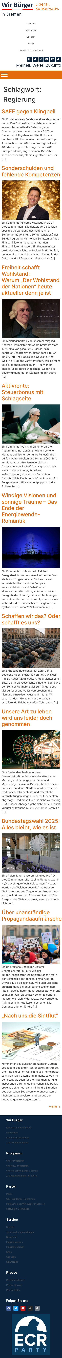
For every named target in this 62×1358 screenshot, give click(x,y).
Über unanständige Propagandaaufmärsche (32, 915)
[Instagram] (41, 59)
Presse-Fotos (13, 1290)
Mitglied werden (14, 1242)
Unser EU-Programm (17, 1165)
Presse (31, 43)
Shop (9, 1252)
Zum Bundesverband (17, 1142)
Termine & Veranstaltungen (20, 1232)
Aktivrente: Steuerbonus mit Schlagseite (22, 392)
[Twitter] (35, 59)
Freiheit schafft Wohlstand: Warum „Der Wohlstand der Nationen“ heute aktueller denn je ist (31, 280)
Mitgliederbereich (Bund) (31, 50)
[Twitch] (52, 59)
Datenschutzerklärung (17, 1137)
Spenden (31, 37)
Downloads (12, 1261)
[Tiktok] (58, 59)
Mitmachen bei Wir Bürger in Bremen (25, 1203)
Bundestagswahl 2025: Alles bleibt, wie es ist (31, 824)
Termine (31, 23)
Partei (9, 1194)
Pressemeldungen (15, 1280)
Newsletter (11, 1237)
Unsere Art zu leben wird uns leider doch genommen (27, 717)
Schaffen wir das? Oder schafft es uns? (31, 619)
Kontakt (10, 1227)
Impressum (12, 1132)
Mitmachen (31, 30)
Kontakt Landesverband (18, 1127)
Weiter (54, 1106)
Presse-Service (14, 1285)
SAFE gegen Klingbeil (28, 111)
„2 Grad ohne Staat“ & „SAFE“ (22, 1175)
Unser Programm (15, 1160)
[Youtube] (46, 59)
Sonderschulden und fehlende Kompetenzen (31, 171)
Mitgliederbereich (15, 1247)
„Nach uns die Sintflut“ (30, 1015)
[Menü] (4, 75)
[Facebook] (29, 59)
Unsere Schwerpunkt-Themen (22, 1170)
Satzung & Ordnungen (18, 1208)
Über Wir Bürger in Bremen (20, 1199)
